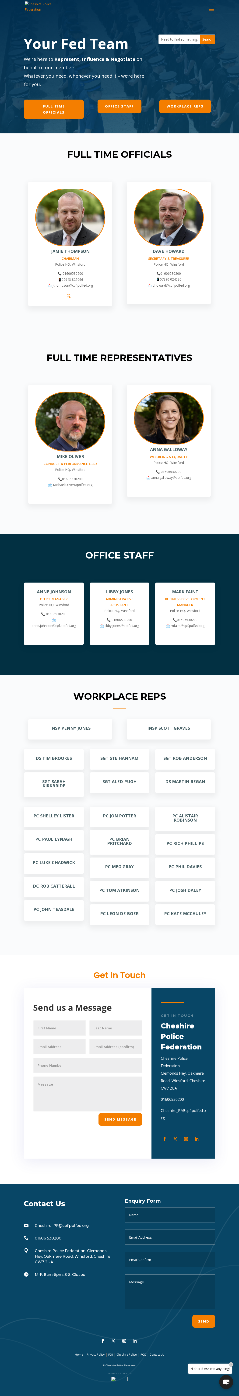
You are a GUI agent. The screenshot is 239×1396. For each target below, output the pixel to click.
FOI (110, 1355)
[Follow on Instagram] (186, 1139)
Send (203, 1321)
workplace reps (185, 106)
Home (79, 1355)
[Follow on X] (175, 1139)
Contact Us (157, 1355)
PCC (143, 1355)
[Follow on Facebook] (164, 1139)
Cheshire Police (126, 1355)
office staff (119, 106)
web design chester (119, 1373)
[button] (226, 1382)
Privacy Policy (96, 1355)
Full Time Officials (54, 109)
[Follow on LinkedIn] (196, 1139)
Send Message (120, 1119)
